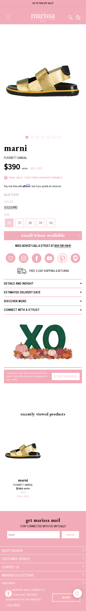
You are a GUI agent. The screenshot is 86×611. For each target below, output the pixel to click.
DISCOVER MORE (15, 301)
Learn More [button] (13, 605)
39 (40, 223)
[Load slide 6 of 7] (54, 137)
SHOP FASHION (12, 550)
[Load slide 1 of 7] (27, 137)
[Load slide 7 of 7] (59, 137)
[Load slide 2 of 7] (32, 137)
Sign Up (70, 534)
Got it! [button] (66, 597)
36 (9, 223)
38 (30, 223)
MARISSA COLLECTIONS (18, 575)
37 (19, 223)
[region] (43, 3)
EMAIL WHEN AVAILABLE (43, 236)
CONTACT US (10, 567)
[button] (8, 17)
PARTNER (8, 583)
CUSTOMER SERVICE (16, 559)
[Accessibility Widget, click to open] (8, 593)
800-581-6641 (62, 246)
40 (51, 223)
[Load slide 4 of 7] (43, 137)
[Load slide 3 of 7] (37, 137)
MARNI (15, 148)
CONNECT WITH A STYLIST (22, 310)
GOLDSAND (11, 207)
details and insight (19, 284)
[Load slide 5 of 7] (48, 137)
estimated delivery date (22, 292)
